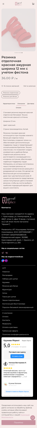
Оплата (5, 317)
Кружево (6, 282)
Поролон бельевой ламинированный (17, 307)
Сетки (4, 293)
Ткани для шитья (9, 297)
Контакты (6, 320)
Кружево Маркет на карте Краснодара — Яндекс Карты (17, 395)
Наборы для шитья (10, 279)
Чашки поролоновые (11, 300)
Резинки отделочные (10, 93)
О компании (7, 313)
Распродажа (7, 275)
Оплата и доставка (9, 327)
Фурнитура (7, 289)
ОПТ (4, 268)
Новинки (6, 272)
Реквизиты (6, 324)
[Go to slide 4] (19, 52)
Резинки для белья (10, 96)
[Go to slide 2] (16, 52)
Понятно (18, 422)
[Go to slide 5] (20, 52)
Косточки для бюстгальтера (13, 304)
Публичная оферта (10, 331)
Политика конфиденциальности (15, 334)
